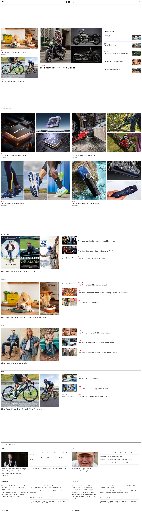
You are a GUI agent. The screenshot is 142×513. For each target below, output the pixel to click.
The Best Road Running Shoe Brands (12, 203)
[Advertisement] (36, 16)
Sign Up (139, 2)
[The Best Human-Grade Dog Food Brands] (19, 48)
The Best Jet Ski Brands (110, 37)
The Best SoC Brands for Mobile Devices (14, 156)
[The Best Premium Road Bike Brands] (19, 77)
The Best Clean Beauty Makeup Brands (113, 61)
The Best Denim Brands (110, 45)
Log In (140, 1)
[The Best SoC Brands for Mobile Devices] (35, 151)
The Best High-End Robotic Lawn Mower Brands (116, 53)
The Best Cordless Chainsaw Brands (83, 156)
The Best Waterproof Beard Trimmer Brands (85, 203)
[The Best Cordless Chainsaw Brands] (106, 151)
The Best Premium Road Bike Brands (12, 81)
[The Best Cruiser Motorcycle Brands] (71, 63)
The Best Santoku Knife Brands (112, 70)
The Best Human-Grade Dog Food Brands (14, 52)
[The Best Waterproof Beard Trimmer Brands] (106, 199)
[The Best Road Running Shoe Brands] (35, 199)
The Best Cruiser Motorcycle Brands (57, 68)
